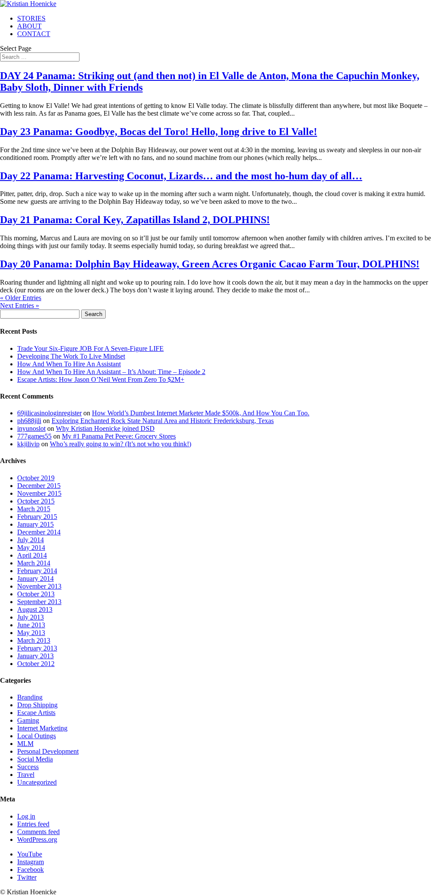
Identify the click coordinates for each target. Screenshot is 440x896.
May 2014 (31, 547)
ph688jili (29, 420)
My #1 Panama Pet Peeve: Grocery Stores (119, 436)
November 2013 (39, 586)
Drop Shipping (37, 705)
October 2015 (36, 501)
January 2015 (35, 524)
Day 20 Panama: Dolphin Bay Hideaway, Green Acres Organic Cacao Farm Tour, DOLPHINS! (209, 264)
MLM (25, 743)
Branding (30, 697)
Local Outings (36, 736)
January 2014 (35, 578)
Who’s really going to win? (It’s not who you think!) (120, 444)
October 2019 (36, 478)
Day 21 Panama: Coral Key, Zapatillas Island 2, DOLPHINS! (135, 219)
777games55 (34, 436)
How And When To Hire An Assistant (69, 364)
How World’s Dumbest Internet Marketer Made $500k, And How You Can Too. (200, 413)
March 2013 (33, 640)
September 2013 (39, 601)
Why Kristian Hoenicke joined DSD (105, 428)
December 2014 (39, 532)
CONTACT (33, 33)
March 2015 (33, 508)
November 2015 (39, 493)
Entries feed (33, 824)
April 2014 (32, 555)
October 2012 (36, 663)
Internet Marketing (42, 728)
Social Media (35, 759)
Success (28, 766)
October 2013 (36, 594)
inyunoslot (31, 428)
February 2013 (37, 648)
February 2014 (37, 570)
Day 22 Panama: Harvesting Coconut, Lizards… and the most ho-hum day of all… (181, 175)
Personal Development (48, 751)
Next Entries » (19, 305)
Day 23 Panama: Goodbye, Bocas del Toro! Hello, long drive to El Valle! (158, 131)
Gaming (28, 720)
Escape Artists (36, 712)
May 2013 (31, 632)
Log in (26, 816)
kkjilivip (28, 444)
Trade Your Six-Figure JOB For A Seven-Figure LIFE (90, 348)
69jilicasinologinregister (49, 413)
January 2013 (35, 656)
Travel (25, 774)
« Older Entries (20, 297)
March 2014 (33, 563)
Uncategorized (37, 782)
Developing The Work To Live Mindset (71, 356)
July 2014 (30, 539)
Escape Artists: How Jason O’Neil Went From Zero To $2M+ (100, 379)
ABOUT (29, 26)
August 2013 (34, 609)
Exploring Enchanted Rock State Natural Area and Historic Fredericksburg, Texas (163, 420)
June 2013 (31, 625)
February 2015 (37, 516)
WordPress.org (37, 839)
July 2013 (30, 617)
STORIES (31, 18)
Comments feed (38, 831)
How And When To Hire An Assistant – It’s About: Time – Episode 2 (111, 371)
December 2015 (39, 485)
